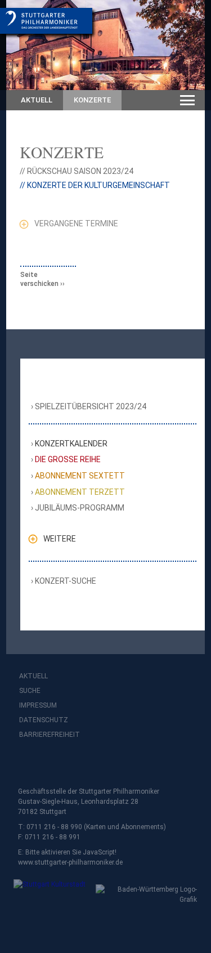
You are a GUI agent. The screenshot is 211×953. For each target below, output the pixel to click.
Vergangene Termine (76, 223)
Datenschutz (43, 720)
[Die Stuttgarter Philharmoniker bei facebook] (29, 764)
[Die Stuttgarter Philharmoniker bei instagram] (54, 764)
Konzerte (92, 100)
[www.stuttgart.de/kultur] (47, 892)
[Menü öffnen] (187, 100)
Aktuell (36, 100)
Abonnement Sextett (80, 475)
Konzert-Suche (65, 580)
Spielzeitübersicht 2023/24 (90, 406)
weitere (59, 538)
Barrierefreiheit (49, 735)
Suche (30, 691)
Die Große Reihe (68, 459)
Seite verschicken (39, 279)
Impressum (38, 705)
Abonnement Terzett (80, 491)
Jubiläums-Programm (79, 507)
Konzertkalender (71, 443)
